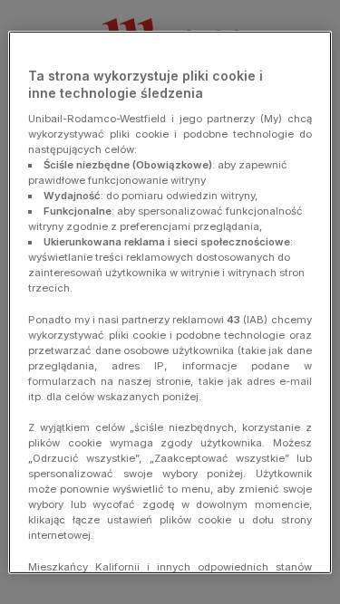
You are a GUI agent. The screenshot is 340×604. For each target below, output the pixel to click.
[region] (169, 301)
